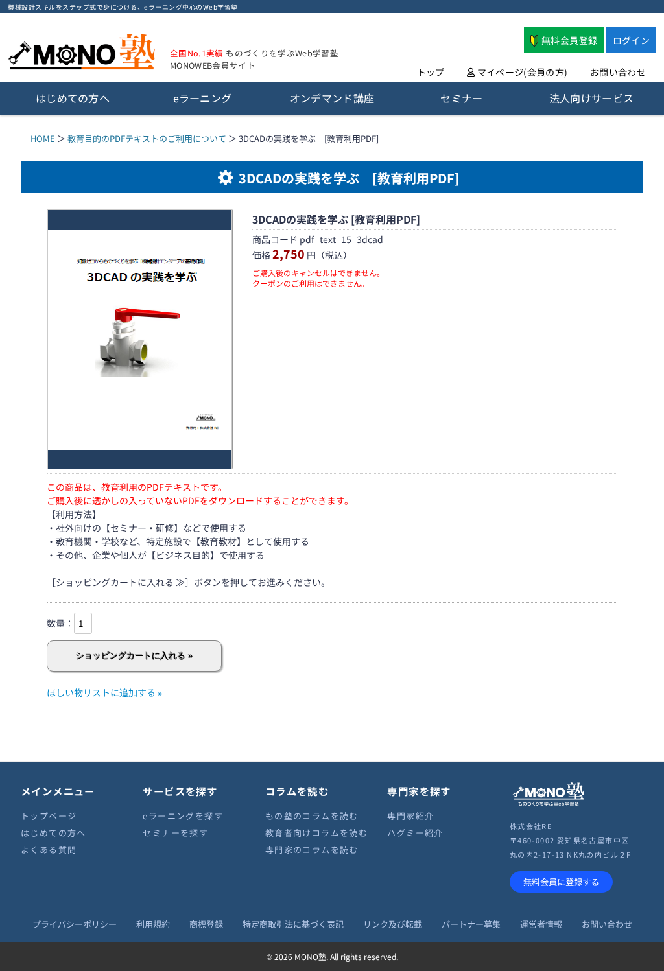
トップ (431, 71)
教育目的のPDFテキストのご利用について (146, 138)
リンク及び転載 (392, 924)
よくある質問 (49, 849)
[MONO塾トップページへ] (548, 804)
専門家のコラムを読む (312, 849)
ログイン (631, 40)
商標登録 (206, 924)
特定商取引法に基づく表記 (293, 924)
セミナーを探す (175, 832)
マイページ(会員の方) (521, 71)
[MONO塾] (81, 54)
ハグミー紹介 (415, 832)
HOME (42, 138)
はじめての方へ (53, 832)
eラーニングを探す (183, 816)
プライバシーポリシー (74, 924)
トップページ (49, 816)
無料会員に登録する (561, 882)
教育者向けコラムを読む (316, 832)
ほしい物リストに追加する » (105, 692)
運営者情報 (541, 924)
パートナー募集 (471, 924)
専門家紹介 (410, 816)
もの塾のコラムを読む (312, 816)
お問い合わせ (618, 71)
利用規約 (153, 924)
